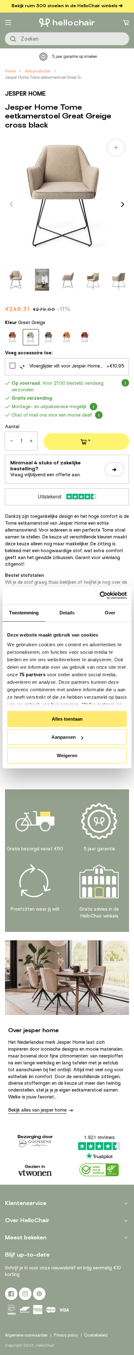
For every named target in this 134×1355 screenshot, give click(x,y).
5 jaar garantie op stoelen (74, 56)
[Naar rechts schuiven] (123, 204)
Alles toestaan (67, 719)
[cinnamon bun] (13, 337)
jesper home (25, 93)
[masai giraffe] (67, 337)
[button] (8, 22)
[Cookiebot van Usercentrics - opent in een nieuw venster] (99, 595)
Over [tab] (110, 612)
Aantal (12, 426)
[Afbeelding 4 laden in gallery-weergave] (93, 280)
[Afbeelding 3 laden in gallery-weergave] (68, 280)
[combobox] (67, 38)
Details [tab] (67, 612)
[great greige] (31, 337)
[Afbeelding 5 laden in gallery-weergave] (119, 280)
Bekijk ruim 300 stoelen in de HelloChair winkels (64, 5)
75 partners (32, 674)
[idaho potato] (49, 337)
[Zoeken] (13, 39)
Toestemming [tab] (24, 612)
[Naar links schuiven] (11, 204)
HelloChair (45, 1345)
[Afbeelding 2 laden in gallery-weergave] (42, 280)
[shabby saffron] (85, 337)
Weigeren (67, 755)
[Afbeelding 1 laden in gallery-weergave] (16, 280)
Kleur (25, 322)
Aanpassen (63, 737)
